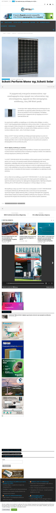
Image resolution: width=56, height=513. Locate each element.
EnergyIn (19, 79)
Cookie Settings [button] (6, 509)
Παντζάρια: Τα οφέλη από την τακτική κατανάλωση (15, 489)
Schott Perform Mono (11, 203)
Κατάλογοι (4, 26)
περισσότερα (50, 86)
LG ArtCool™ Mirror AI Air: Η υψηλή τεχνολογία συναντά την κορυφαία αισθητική (30, 315)
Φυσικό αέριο (17, 22)
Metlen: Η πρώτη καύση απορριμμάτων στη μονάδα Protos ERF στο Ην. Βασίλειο (26, 1)
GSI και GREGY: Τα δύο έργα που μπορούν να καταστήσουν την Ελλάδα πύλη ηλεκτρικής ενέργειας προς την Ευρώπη (46, 238)
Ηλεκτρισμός (8, 22)
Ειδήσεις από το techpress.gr (40, 481)
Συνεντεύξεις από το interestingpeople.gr (37, 496)
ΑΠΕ (38, 22)
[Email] (50, 4)
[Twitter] (47, 4)
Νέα (13, 1)
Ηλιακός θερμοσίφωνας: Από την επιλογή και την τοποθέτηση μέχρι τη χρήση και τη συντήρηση (9, 238)
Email (3, 459)
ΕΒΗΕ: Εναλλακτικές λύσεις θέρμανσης (15, 214)
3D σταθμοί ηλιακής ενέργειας (41, 214)
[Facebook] (44, 4)
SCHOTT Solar (21, 203)
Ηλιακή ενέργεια (6, 79)
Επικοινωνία (12, 26)
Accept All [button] (14, 509)
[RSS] (53, 4)
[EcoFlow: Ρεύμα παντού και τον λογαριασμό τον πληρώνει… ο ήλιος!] (28, 229)
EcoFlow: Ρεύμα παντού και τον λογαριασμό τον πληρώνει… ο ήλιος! (28, 238)
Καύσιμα (32, 22)
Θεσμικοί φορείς (45, 22)
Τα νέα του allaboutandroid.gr (13, 495)
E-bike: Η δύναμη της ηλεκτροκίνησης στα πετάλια (42, 487)
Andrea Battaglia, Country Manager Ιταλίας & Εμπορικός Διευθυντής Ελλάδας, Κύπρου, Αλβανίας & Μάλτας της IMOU (41, 501)
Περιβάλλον (25, 22)
